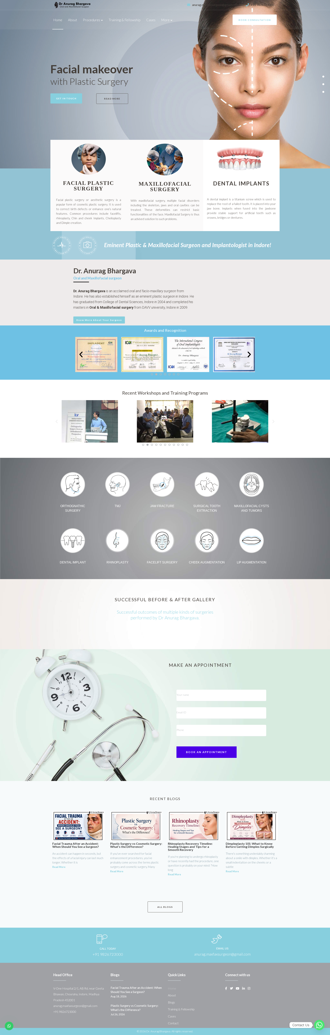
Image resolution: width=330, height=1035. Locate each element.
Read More (59, 866)
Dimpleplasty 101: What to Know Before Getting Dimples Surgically (250, 845)
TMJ (118, 506)
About (72, 20)
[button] (323, 77)
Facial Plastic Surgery (88, 186)
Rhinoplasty (118, 562)
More (165, 20)
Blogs (171, 1002)
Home (57, 20)
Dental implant (73, 562)
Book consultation (255, 20)
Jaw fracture (162, 506)
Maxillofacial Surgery (165, 186)
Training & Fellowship (125, 20)
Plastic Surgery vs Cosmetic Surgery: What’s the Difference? (136, 845)
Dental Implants (241, 183)
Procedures (91, 20)
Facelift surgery (162, 562)
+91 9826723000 (262, 4)
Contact (173, 1023)
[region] (165, 84)
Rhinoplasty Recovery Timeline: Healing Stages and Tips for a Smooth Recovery (190, 846)
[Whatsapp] (319, 1025)
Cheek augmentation (207, 562)
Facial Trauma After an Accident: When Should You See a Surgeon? (75, 845)
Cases (150, 20)
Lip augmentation (251, 562)
